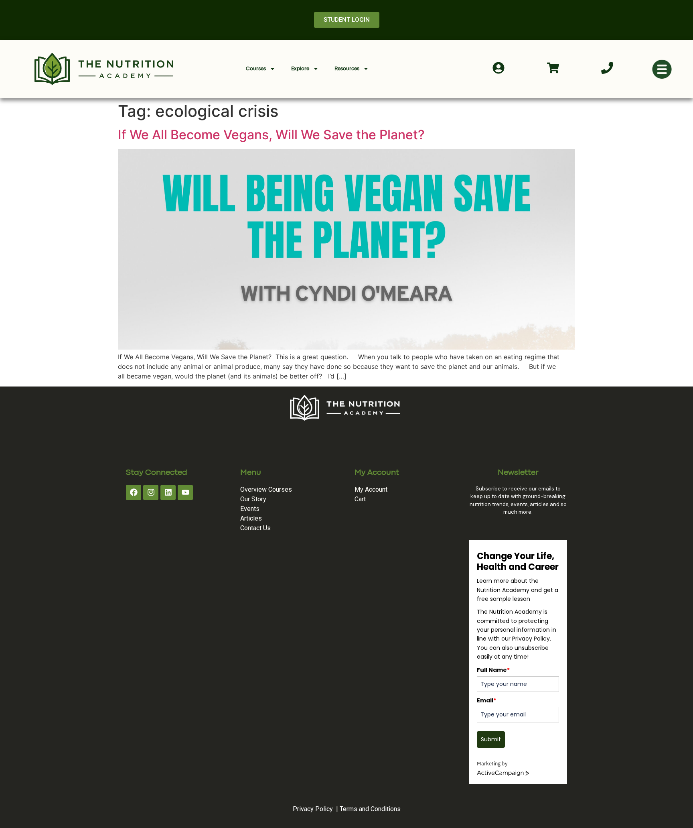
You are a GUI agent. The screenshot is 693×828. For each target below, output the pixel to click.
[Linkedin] (168, 492)
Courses (256, 69)
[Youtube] (185, 492)
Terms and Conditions (370, 809)
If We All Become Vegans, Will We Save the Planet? (271, 134)
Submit (491, 739)
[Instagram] (150, 492)
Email (486, 700)
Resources (346, 69)
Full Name (493, 670)
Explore (300, 69)
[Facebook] (133, 492)
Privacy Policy (313, 809)
